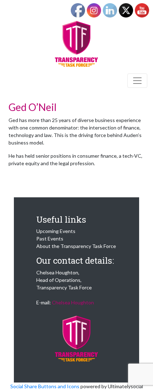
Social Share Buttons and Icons (44, 386)
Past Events (49, 238)
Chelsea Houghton (73, 302)
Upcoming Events (55, 231)
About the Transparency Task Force (76, 246)
